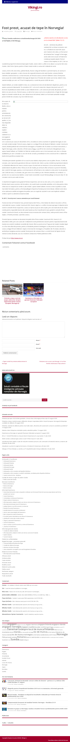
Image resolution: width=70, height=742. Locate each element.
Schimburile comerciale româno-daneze (13, 518)
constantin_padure (8, 31)
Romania (21, 637)
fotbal (55, 629)
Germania (60, 629)
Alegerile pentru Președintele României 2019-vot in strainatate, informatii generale (36, 688)
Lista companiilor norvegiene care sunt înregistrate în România (19, 549)
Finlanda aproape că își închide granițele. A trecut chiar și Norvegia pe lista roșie (25, 418)
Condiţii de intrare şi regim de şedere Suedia (15, 477)
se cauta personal (44, 637)
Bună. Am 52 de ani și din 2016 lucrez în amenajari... (25, 591)
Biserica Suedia (7, 488)
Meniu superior (12, 2)
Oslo (3, 637)
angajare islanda (58, 624)
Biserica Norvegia (8, 486)
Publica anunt (6, 569)
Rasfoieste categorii (7, 571)
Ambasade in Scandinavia (9, 459)
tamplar (21, 640)
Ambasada (4, 624)
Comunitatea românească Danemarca (13, 498)
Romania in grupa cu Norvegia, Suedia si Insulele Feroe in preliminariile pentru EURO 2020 (37, 708)
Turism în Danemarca (8, 522)
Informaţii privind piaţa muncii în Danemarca (14, 504)
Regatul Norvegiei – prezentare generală (13, 541)
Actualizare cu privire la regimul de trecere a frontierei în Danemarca (21, 446)
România (4, 669)
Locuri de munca (7, 662)
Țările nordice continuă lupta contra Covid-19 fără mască (18, 439)
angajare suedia (27, 627)
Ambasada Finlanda (8, 463)
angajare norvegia (11, 626)
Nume (38, 340)
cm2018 (43, 627)
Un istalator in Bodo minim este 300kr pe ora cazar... (23, 585)
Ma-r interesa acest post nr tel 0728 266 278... (26, 601)
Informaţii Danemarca (8, 490)
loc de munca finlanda (53, 632)
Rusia (27, 637)
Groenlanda (5, 632)
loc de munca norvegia (22, 634)
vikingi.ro (26, 640)
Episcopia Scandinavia (8, 482)
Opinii (3, 667)
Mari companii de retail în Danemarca (13, 514)
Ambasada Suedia (8, 469)
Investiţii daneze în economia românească (14, 510)
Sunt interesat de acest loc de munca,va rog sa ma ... (28, 604)
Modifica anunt (6, 565)
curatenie (4, 629)
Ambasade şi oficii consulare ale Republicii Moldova (16, 471)
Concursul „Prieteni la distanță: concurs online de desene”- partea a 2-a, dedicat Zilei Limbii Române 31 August (36, 681)
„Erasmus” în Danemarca (9, 526)
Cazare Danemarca (8, 496)
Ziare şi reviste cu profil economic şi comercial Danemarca (18, 524)
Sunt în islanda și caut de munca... (34, 614)
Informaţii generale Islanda (10, 529)
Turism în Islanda (7, 537)
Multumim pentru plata (8, 567)
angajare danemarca (32, 624)
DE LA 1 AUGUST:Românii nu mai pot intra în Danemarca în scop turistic (22, 436)
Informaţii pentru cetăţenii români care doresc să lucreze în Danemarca (21, 502)
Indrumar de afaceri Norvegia (11, 547)
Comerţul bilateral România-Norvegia (13, 543)
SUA (9, 640)
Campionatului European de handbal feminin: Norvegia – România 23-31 (32, 702)
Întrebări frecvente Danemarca (11, 508)
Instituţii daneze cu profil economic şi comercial (15, 506)
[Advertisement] (35, 20)
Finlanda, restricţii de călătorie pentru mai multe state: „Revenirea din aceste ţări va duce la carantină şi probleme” (35, 426)
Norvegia (27, 31)
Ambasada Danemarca (9, 461)
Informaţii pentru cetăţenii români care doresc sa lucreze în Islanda (20, 533)
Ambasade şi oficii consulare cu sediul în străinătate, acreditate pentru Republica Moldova (26, 473)
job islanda (23, 632)
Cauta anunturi (6, 560)
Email (38, 344)
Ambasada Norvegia (8, 467)
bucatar (37, 627)
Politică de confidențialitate (10, 539)
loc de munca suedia (38, 635)
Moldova (47, 635)
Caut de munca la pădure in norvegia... (16, 588)
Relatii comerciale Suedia (9, 479)
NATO (51, 635)
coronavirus (56, 627)
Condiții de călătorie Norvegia (11, 545)
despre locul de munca (32, 629)
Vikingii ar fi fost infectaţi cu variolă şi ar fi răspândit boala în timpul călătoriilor (24, 449)
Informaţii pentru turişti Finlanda (11, 553)
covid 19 (62, 627)
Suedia (15, 639)
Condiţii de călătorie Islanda (10, 531)
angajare (12, 624)
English (4, 651)
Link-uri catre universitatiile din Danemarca (14, 512)
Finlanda (49, 629)
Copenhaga (49, 627)
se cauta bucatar (34, 637)
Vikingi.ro (35, 7)
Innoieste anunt (6, 562)
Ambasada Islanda (8, 465)
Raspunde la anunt (7, 573)
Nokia (54, 635)
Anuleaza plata (6, 558)
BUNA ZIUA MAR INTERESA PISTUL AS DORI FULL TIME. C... (34, 595)
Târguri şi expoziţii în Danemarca (11, 520)
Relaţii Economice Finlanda (9, 552)
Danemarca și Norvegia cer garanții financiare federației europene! (33, 299)
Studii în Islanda (7, 535)
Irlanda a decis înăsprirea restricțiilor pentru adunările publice (19, 430)
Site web (38, 348)
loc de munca (40, 631)
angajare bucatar (21, 624)
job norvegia (29, 632)
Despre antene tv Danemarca (11, 500)
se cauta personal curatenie (56, 637)
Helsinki (11, 632)
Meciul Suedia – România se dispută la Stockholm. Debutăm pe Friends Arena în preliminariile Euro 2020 (34, 695)
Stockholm (5, 640)
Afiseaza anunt (6, 556)
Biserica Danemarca (8, 484)
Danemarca (14, 629)
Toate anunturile (6, 576)
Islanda (17, 632)
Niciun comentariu (37, 31)
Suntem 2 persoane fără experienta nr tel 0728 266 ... (28, 598)
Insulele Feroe (6, 658)
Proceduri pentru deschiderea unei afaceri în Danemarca (18, 516)
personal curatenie (11, 637)
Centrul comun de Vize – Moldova (12, 475)
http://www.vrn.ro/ (17, 238)
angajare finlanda (44, 624)
